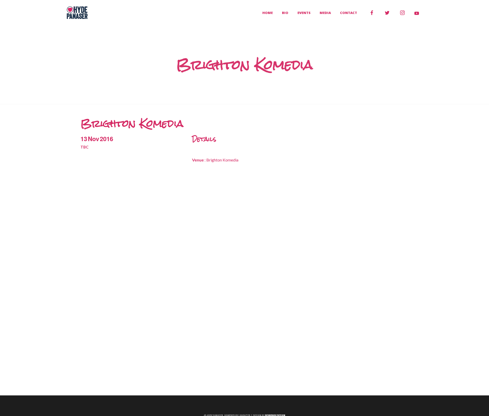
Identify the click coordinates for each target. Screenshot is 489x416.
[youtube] (417, 13)
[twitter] (387, 13)
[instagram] (402, 13)
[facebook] (372, 13)
